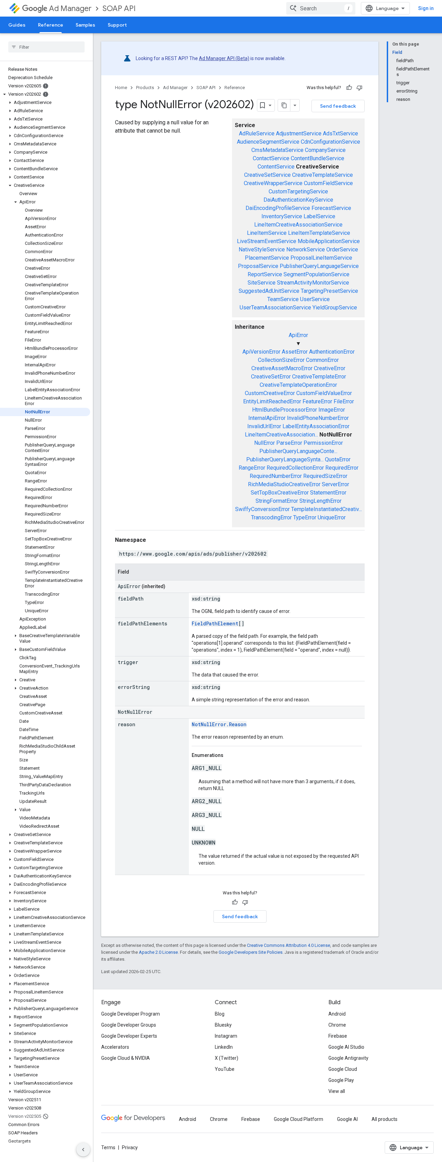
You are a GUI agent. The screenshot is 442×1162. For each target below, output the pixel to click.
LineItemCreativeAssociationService (298, 224)
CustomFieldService (328, 183)
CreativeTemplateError (319, 376)
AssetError (295, 351)
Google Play (341, 1080)
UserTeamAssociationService (275, 307)
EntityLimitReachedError (272, 401)
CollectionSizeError (281, 360)
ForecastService (331, 208)
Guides (17, 25)
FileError (344, 401)
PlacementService (267, 258)
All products (384, 1119)
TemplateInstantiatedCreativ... (326, 509)
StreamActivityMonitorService (313, 282)
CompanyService (325, 150)
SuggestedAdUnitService (269, 291)
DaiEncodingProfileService (278, 208)
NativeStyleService (262, 249)
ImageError (331, 409)
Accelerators (115, 1047)
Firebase (337, 1036)
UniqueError (332, 517)
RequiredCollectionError (295, 467)
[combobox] (320, 8)
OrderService (342, 249)
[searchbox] (46, 46)
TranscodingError (271, 517)
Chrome (337, 1025)
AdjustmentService (298, 133)
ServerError (335, 484)
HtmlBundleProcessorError (284, 409)
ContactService (271, 158)
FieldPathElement (215, 623)
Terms (108, 1147)
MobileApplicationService (329, 241)
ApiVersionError (261, 351)
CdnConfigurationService (330, 141)
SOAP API (119, 8)
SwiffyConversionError (262, 509)
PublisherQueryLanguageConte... (298, 451)
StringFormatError (277, 501)
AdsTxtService (340, 133)
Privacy (130, 1147)
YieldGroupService (335, 307)
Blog (219, 1014)
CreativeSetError (271, 376)
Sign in (426, 8)
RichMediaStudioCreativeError (284, 484)
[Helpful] (349, 88)
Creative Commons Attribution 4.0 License (288, 945)
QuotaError (337, 459)
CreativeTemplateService (322, 175)
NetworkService (305, 249)
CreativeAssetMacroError (282, 368)
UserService (315, 299)
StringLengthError (320, 501)
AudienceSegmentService (268, 141)
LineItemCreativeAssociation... (281, 434)
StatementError (328, 492)
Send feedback (338, 106)
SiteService (262, 282)
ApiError (298, 335)
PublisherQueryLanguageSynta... (285, 459)
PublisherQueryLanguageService (319, 266)
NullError (264, 443)
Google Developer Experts (129, 1036)
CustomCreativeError (270, 393)
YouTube (224, 1069)
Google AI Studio (346, 1047)
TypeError (304, 517)
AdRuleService (257, 133)
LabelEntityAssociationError (315, 426)
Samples (85, 25)
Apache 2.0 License (158, 952)
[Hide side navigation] (83, 1149)
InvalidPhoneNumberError (318, 418)
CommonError (322, 360)
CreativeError (329, 368)
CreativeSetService (267, 175)
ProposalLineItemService (321, 258)
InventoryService (281, 216)
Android (337, 1014)
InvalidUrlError (264, 426)
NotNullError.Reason (219, 724)
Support (117, 25)
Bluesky (223, 1025)
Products (145, 87)
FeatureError (317, 401)
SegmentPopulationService (316, 274)
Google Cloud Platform (298, 1119)
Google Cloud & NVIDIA (125, 1058)
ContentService (276, 166)
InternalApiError (267, 418)
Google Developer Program (130, 1014)
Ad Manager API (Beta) (224, 58)
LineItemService (267, 233)
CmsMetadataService (277, 150)
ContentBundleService (317, 158)
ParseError (289, 443)
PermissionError (323, 443)
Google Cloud (342, 1069)
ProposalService (258, 266)
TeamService (283, 299)
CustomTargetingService (298, 191)
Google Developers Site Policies (250, 952)
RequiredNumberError (276, 476)
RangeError (252, 467)
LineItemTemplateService (319, 233)
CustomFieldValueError (324, 393)
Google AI (347, 1119)
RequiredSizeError (325, 476)
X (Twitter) (226, 1058)
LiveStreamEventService (266, 241)
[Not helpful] (359, 88)
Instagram (226, 1036)
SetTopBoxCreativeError (280, 492)
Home (121, 87)
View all (336, 1091)
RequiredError (341, 467)
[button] (45, 94)
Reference (50, 25)
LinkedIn (224, 1047)
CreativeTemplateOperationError (298, 385)
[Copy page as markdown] (284, 105)
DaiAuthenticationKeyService (298, 199)
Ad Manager (70, 8)
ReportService (265, 274)
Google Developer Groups (128, 1025)
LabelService (319, 216)
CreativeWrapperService (273, 183)
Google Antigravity (348, 1058)
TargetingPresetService (329, 291)
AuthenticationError (332, 351)
